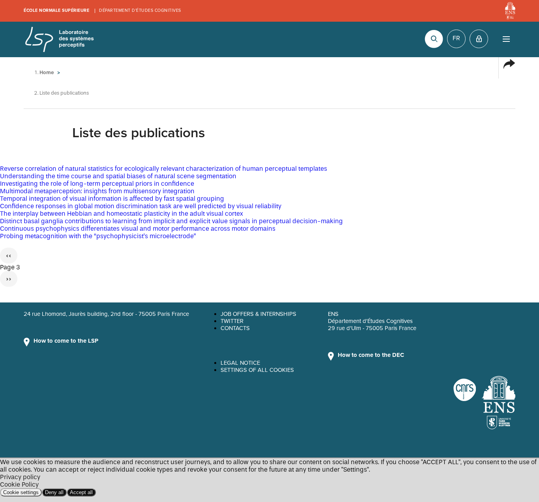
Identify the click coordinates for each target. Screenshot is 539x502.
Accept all (81, 492)
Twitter (232, 321)
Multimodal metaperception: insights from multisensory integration (97, 191)
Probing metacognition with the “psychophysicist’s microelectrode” (98, 236)
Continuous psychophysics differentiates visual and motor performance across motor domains (137, 228)
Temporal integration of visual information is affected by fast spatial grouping (112, 198)
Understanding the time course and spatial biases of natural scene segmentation (118, 176)
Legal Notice (240, 362)
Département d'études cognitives (140, 10)
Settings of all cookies (257, 369)
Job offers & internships (258, 313)
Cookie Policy (19, 484)
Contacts (235, 328)
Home (46, 72)
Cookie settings (21, 492)
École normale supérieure (56, 10)
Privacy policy (20, 477)
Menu (506, 39)
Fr (456, 38)
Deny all (54, 492)
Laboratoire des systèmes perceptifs (59, 39)
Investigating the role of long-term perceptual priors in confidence (97, 183)
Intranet (479, 39)
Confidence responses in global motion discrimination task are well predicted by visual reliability (140, 206)
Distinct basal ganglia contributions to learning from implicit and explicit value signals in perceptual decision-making (171, 221)
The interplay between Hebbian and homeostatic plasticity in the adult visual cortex (121, 213)
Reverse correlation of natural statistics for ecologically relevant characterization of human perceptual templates (163, 168)
